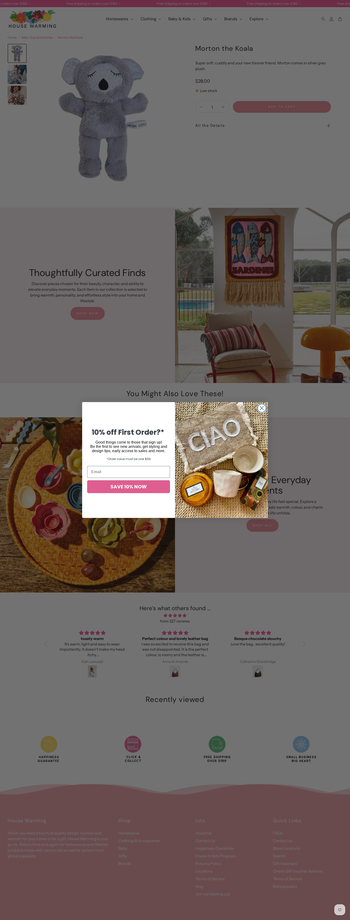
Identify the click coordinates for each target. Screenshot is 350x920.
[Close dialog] (262, 408)
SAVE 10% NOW (128, 486)
